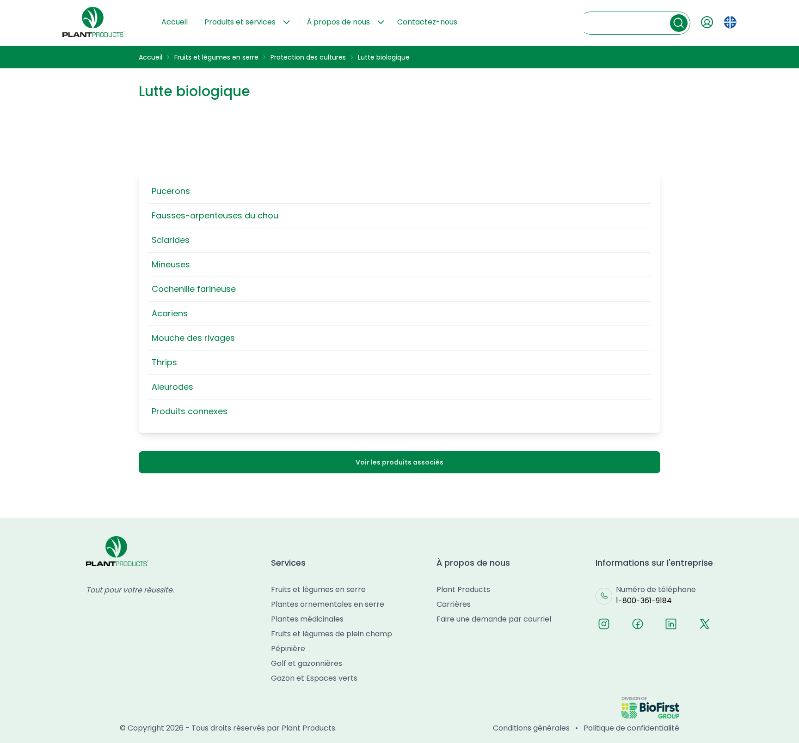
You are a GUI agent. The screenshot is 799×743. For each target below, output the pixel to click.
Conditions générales (531, 728)
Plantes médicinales (307, 619)
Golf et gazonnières (306, 663)
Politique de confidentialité (631, 728)
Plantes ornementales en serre (327, 604)
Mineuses (171, 264)
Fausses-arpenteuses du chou (215, 215)
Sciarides (171, 240)
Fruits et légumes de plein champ (331, 633)
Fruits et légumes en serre (216, 57)
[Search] (679, 23)
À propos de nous (338, 22)
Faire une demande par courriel (493, 619)
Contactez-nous (427, 22)
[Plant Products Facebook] (637, 623)
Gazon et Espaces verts (314, 678)
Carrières (453, 604)
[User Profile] (707, 22)
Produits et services (240, 22)
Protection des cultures (308, 57)
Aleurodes (172, 387)
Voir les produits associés (399, 462)
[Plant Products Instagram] (603, 623)
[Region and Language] (730, 22)
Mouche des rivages (193, 338)
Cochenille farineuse (194, 289)
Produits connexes (189, 411)
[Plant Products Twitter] (704, 623)
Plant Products (463, 589)
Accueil (174, 22)
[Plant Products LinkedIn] (670, 623)
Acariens (170, 313)
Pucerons (171, 191)
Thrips (164, 362)
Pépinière (288, 648)
